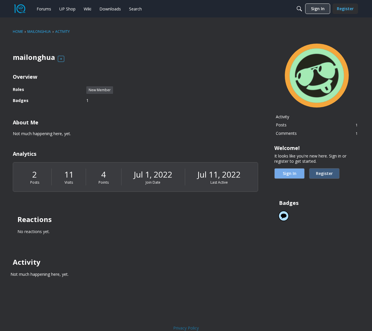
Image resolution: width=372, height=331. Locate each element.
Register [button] (324, 173)
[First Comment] (283, 215)
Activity (282, 116)
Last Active (219, 182)
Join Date (153, 182)
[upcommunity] (20, 9)
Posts (34, 182)
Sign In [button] (289, 173)
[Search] (299, 8)
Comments (317, 133)
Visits (69, 182)
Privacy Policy (186, 328)
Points (104, 182)
